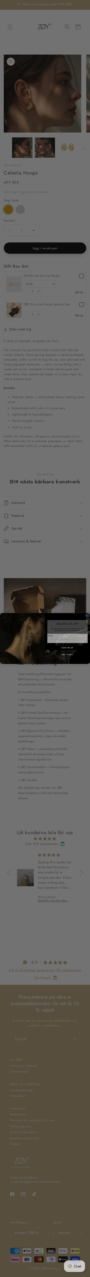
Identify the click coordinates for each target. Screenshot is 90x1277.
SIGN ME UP (67, 648)
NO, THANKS (67, 654)
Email (50, 635)
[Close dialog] (87, 615)
